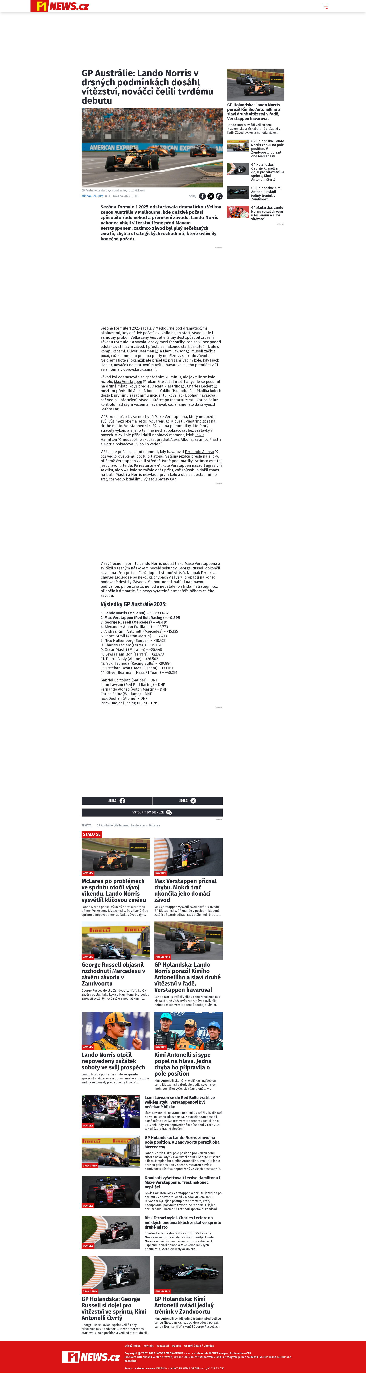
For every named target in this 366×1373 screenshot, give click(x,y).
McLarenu (157, 421)
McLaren (154, 825)
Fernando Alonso (199, 451)
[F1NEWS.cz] (59, 6)
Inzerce (176, 1345)
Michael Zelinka (93, 196)
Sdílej (112, 800)
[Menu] (325, 6)
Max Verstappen (128, 381)
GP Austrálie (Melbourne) (113, 825)
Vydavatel (163, 1345)
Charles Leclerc (200, 386)
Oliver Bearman (140, 351)
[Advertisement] (162, 285)
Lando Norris (139, 825)
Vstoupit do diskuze (148, 812)
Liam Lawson (174, 351)
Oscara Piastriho (166, 386)
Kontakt (148, 1345)
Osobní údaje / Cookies (199, 1345)
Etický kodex (132, 1345)
